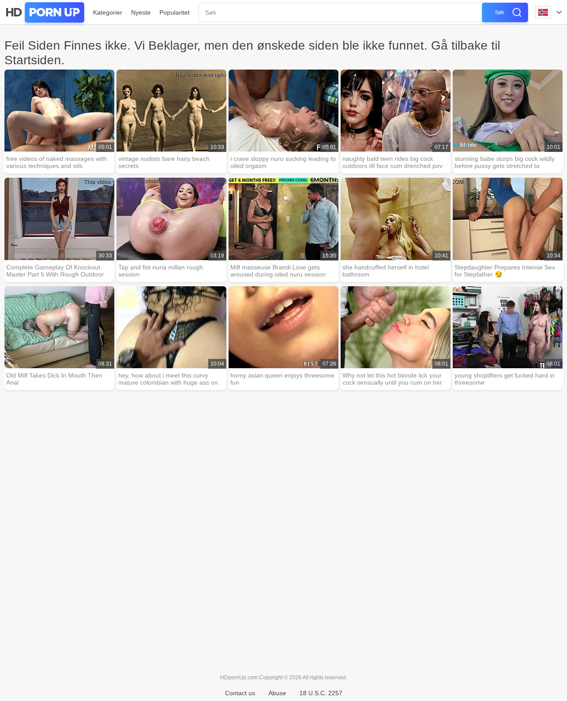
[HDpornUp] (44, 12)
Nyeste (141, 12)
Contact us (240, 693)
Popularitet (174, 12)
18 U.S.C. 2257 (320, 693)
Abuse (277, 693)
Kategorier (107, 12)
